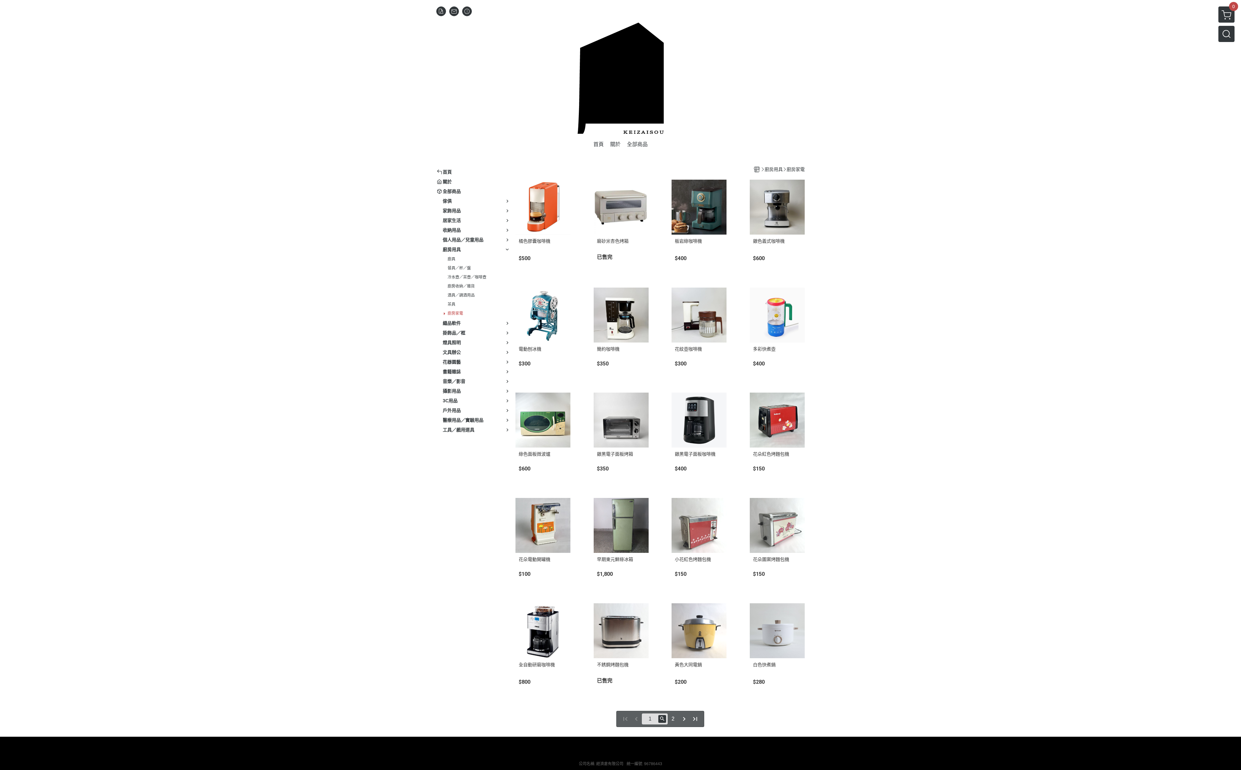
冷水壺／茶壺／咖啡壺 (467, 277)
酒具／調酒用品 (461, 295)
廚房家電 (455, 313)
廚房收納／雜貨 (461, 286)
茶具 (451, 304)
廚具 (451, 259)
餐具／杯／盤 (459, 268)
